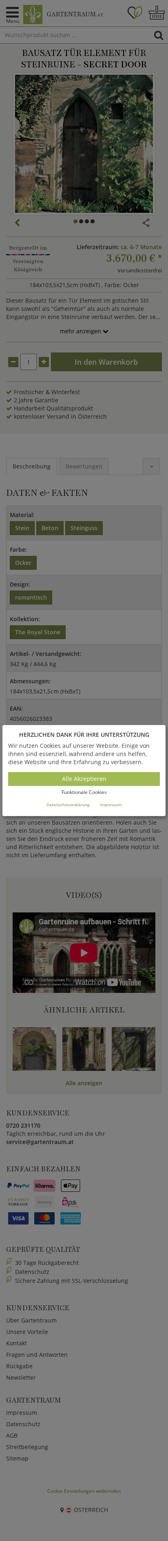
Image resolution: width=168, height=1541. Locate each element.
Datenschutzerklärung (67, 804)
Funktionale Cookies (84, 792)
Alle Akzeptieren (84, 779)
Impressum (111, 804)
